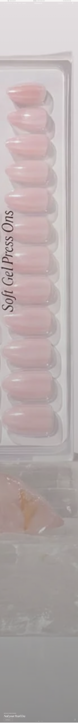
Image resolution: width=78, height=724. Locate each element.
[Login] (69, 3)
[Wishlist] (67, 3)
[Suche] (65, 3)
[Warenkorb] (72, 3)
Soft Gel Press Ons (9, 3)
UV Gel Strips (15, 3)
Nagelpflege (24, 3)
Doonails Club (60, 3)
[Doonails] (38, 3)
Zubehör (19, 3)
